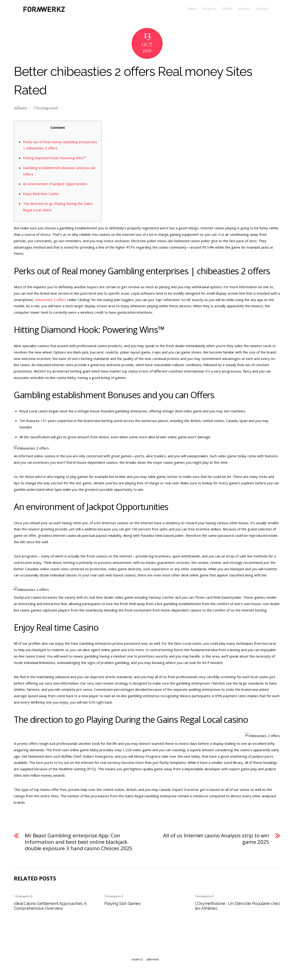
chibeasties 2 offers (50, 299)
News (192, 8)
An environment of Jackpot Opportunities (55, 183)
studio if (137, 959)
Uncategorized (46, 108)
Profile (227, 8)
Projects (209, 8)
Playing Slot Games (122, 903)
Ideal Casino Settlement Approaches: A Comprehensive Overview (50, 906)
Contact (262, 8)
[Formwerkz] (44, 11)
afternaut (153, 959)
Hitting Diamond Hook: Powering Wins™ (54, 158)
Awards (244, 8)
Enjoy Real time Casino (41, 193)
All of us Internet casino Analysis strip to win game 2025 (216, 838)
